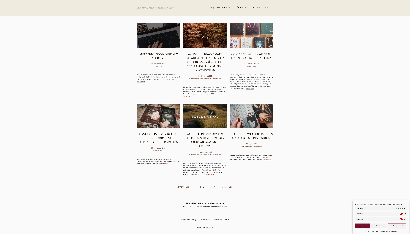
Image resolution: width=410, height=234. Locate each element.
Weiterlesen (141, 81)
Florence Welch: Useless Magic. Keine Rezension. (252, 136)
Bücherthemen (194, 79)
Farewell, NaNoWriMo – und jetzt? (158, 55)
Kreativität (158, 66)
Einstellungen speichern (397, 226)
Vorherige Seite (182, 187)
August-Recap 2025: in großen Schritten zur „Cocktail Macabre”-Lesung (205, 140)
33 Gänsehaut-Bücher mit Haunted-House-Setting (251, 55)
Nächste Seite (228, 187)
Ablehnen (379, 226)
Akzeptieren (363, 226)
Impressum (394, 231)
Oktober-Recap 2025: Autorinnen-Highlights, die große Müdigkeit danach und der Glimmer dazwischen (205, 61)
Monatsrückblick (205, 79)
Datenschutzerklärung (383, 231)
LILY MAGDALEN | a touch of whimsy (155, 7)
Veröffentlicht (216, 79)
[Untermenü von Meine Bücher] (232, 7)
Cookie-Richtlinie (370, 231)
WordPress (209, 227)
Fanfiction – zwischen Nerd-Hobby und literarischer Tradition (158, 138)
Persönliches (257, 147)
